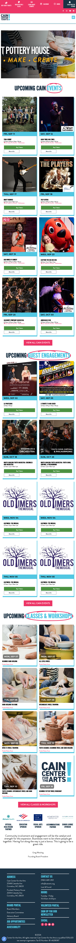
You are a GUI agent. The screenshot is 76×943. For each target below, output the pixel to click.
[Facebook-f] (63, 10)
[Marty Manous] (19, 174)
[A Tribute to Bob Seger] (56, 378)
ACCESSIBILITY (13, 927)
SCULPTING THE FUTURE (71, 5)
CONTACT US (46, 876)
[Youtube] (70, 10)
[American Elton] (56, 295)
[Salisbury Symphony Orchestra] (19, 295)
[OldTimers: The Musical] (19, 498)
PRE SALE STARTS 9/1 (56, 771)
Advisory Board (13, 916)
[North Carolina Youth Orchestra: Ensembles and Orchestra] (19, 437)
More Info (12, 151)
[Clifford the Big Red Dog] (56, 234)
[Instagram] (66, 10)
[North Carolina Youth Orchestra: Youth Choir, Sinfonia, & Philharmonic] (56, 437)
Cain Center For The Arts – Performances (15, 142)
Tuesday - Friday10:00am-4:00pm (48, 897)
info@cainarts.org (48, 883)
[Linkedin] (73, 10)
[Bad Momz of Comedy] (19, 234)
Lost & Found (46, 887)
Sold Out (56, 641)
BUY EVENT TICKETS (6, 5)
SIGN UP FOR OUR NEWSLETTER (49, 913)
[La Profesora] (19, 378)
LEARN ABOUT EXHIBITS (31, 5)
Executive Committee (15, 912)
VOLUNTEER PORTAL (50, 905)
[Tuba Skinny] (19, 114)
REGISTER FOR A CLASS (19, 5)
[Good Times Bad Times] (56, 114)
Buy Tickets (19, 147)
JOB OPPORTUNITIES (16, 921)
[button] (73, 17)
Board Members (13, 908)
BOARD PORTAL (14, 905)
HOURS (58, 4)
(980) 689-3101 (47, 880)
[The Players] (56, 174)
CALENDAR (46, 4)
